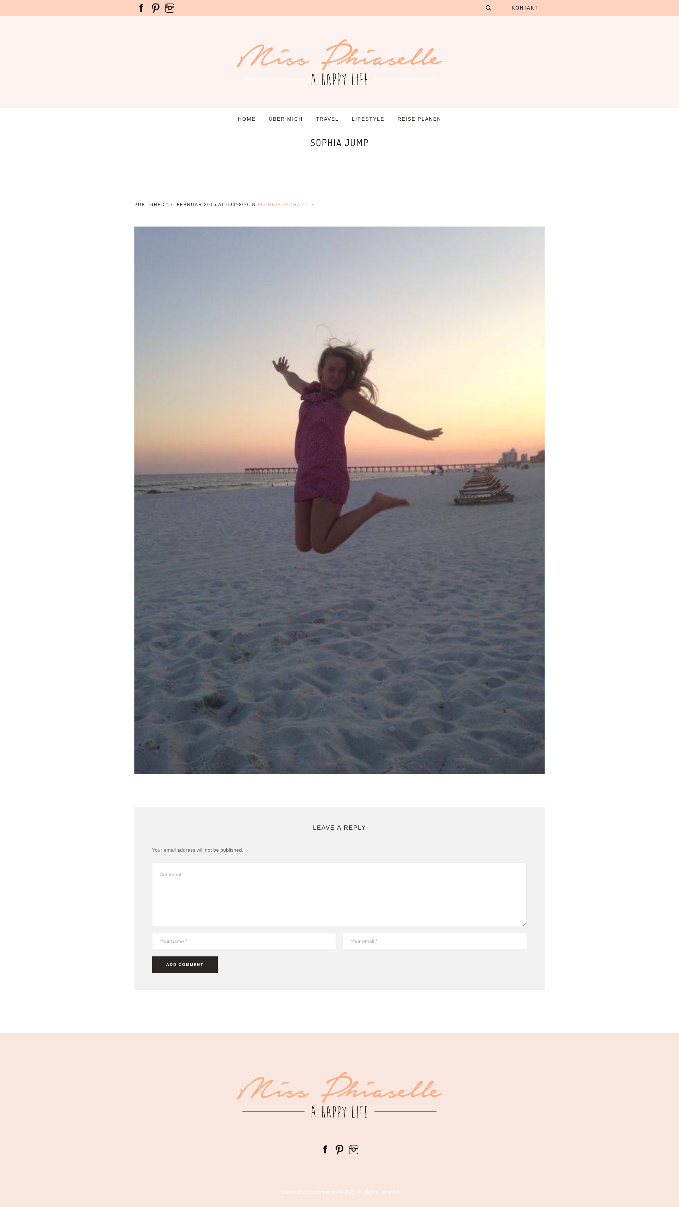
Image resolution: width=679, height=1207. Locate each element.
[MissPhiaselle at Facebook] (141, 7)
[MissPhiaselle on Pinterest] (156, 7)
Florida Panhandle (286, 204)
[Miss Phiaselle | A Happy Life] (339, 1094)
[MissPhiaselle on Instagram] (170, 7)
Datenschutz (294, 1192)
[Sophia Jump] (339, 500)
